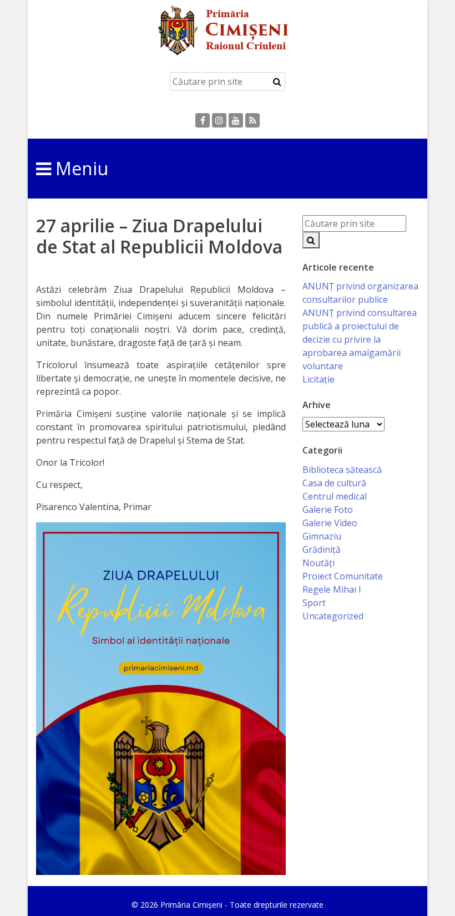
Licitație (318, 379)
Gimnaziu (321, 536)
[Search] (277, 81)
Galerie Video (329, 523)
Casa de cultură (334, 483)
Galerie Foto (327, 509)
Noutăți (318, 563)
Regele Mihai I (331, 589)
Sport (314, 603)
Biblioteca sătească (342, 470)
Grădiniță (321, 549)
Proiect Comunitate (342, 576)
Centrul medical (334, 496)
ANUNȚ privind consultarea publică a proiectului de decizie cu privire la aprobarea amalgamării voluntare (359, 339)
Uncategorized (332, 616)
